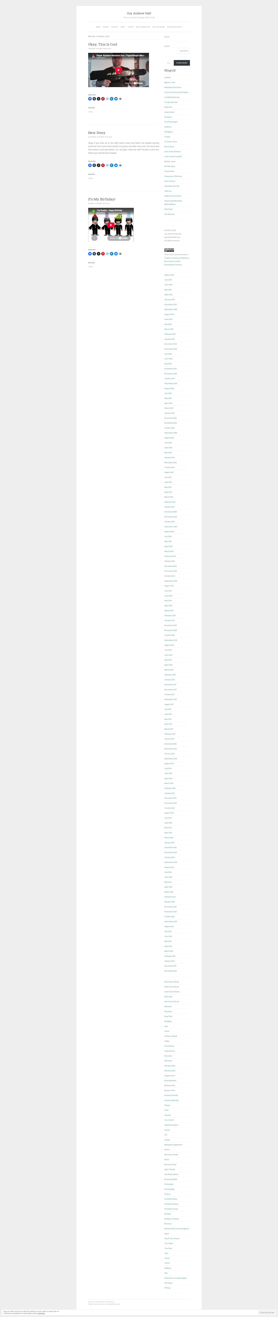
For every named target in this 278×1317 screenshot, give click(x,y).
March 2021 (168, 497)
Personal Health (170, 1179)
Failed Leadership (171, 1100)
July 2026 (168, 280)
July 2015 (168, 818)
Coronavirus (169, 1046)
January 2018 (169, 680)
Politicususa (169, 171)
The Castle (168, 1243)
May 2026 (168, 290)
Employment (169, 1075)
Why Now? (168, 209)
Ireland (167, 1140)
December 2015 (170, 798)
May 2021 (168, 487)
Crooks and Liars (171, 102)
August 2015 (169, 813)
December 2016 (170, 744)
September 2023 (170, 383)
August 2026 (169, 275)
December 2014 (170, 847)
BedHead (168, 1006)
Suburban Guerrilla (171, 186)
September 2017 (170, 699)
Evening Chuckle (171, 1095)
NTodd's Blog (169, 166)
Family (167, 1105)
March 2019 (168, 610)
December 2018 (170, 625)
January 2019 (169, 620)
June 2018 (168, 655)
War (166, 1273)
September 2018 (170, 640)
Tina (166, 1253)
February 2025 (170, 334)
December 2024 (170, 344)
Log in (166, 37)
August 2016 (169, 763)
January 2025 (169, 339)
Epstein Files (169, 1085)
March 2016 (168, 783)
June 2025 (168, 319)
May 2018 (168, 660)
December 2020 (170, 512)
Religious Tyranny (171, 1219)
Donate (106, 27)
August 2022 (169, 438)
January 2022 (169, 457)
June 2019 (168, 596)
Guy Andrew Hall (139, 13)
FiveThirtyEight (170, 122)
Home (98, 27)
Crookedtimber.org (171, 97)
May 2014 (168, 882)
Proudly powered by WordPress (101, 1302)
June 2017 (168, 714)
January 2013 (169, 961)
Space (166, 1233)
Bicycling (168, 1011)
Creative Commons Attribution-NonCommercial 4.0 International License (177, 261)
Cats (166, 1026)
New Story (96, 132)
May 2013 (168, 941)
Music (166, 1159)
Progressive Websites (173, 176)
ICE (165, 1135)
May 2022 (168, 452)
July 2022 (168, 443)
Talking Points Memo (173, 196)
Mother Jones (169, 161)
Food (166, 1110)
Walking (167, 1268)
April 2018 (168, 665)
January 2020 (169, 561)
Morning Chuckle (171, 1154)
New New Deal (170, 1164)
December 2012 (170, 966)
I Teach (167, 137)
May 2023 (168, 398)
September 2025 (170, 309)
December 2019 (170, 566)
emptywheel (169, 112)
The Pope (168, 1248)
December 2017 (170, 684)
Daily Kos (168, 107)
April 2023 (168, 403)
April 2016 (168, 778)
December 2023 (170, 368)
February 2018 (169, 675)
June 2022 (168, 447)
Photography (169, 1189)
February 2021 (169, 502)
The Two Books (158, 27)
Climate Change (170, 1036)
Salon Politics (169, 181)
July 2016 (168, 768)
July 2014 (168, 872)
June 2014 (168, 877)
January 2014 (169, 902)
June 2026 (168, 285)
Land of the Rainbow (172, 151)
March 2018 (168, 670)
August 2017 (169, 704)
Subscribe (181, 63)
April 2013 (168, 946)
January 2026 (169, 299)
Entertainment (170, 1080)
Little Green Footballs (173, 156)
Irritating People (174, 27)
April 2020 (168, 546)
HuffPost (167, 127)
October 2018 (169, 635)
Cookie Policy (41, 1313)
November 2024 (170, 349)
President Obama (171, 1204)
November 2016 (170, 749)
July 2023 (168, 393)
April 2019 (168, 605)
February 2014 (169, 897)
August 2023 (169, 388)
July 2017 (168, 709)
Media (166, 1149)
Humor (167, 1130)
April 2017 (168, 724)
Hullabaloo (168, 132)
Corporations (169, 1051)
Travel (167, 1258)
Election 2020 (169, 1070)
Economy (168, 1056)
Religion (167, 1214)
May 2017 (168, 719)
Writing (167, 1288)
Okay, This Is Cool (102, 44)
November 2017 (170, 689)
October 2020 (169, 521)
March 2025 (168, 329)
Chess (166, 1031)
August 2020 (169, 531)
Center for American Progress (176, 92)
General (167, 1115)
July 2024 (168, 354)
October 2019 (169, 576)
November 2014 (170, 852)
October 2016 (169, 754)
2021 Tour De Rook (171, 1001)
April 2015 (168, 833)
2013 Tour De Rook (171, 982)
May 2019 (168, 600)
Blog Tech (168, 1016)
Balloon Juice (169, 82)
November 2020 (170, 517)
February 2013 (169, 956)
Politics (114, 27)
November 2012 (170, 971)
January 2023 (169, 413)
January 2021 (169, 507)
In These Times (170, 142)
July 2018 (168, 650)
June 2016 (168, 773)
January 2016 (169, 793)
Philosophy (168, 1184)
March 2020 (169, 551)
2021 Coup (168, 996)
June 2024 (168, 359)
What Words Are (143, 27)
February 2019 (169, 615)
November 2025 (170, 304)
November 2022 (170, 423)
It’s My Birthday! (101, 199)
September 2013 (170, 921)
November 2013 (170, 911)
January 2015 (169, 842)
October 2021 (169, 467)
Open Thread (169, 1169)
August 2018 (169, 645)
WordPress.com (113, 1304)
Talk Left (167, 191)
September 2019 (170, 581)
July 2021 (168, 477)
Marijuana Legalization (173, 1145)
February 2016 (169, 788)
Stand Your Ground (171, 1238)
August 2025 (169, 314)
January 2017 (169, 739)
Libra (123, 27)
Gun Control (169, 1120)
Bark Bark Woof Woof (172, 87)
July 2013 (168, 931)
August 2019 (169, 586)
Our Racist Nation (171, 1174)
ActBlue (167, 77)
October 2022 (169, 428)
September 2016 (170, 758)
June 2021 (168, 482)
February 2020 (170, 556)
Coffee (130, 27)
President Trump (171, 1209)
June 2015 (168, 823)
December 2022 (170, 418)
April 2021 (168, 492)
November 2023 (170, 373)
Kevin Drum (169, 146)
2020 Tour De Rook (171, 992)
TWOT (167, 1263)
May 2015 (168, 828)
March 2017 (168, 729)
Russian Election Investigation (176, 1228)
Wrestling (168, 1283)
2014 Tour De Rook (171, 987)
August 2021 (169, 472)
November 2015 (170, 803)
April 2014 (168, 887)
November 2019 (170, 571)
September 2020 (170, 526)
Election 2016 (169, 1066)
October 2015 (169, 808)
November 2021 (170, 462)
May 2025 (168, 324)
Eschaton (168, 117)
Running (167, 1223)
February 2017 (169, 734)
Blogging (168, 1021)
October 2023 (169, 378)
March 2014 (168, 892)
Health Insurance (171, 1125)
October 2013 (169, 916)
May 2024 (168, 364)
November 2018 (170, 630)
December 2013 (170, 907)
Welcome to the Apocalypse (175, 1278)
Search (167, 46)
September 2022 (170, 433)
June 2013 (168, 936)
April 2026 (168, 294)
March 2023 (168, 408)
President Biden (170, 1199)
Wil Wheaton (169, 214)
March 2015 (168, 837)
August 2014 (169, 867)
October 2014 (169, 857)
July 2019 (168, 591)
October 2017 (169, 694)
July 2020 (168, 536)
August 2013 (169, 926)
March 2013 (168, 951)
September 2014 (170, 862)
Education (168, 1061)
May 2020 (168, 541)
